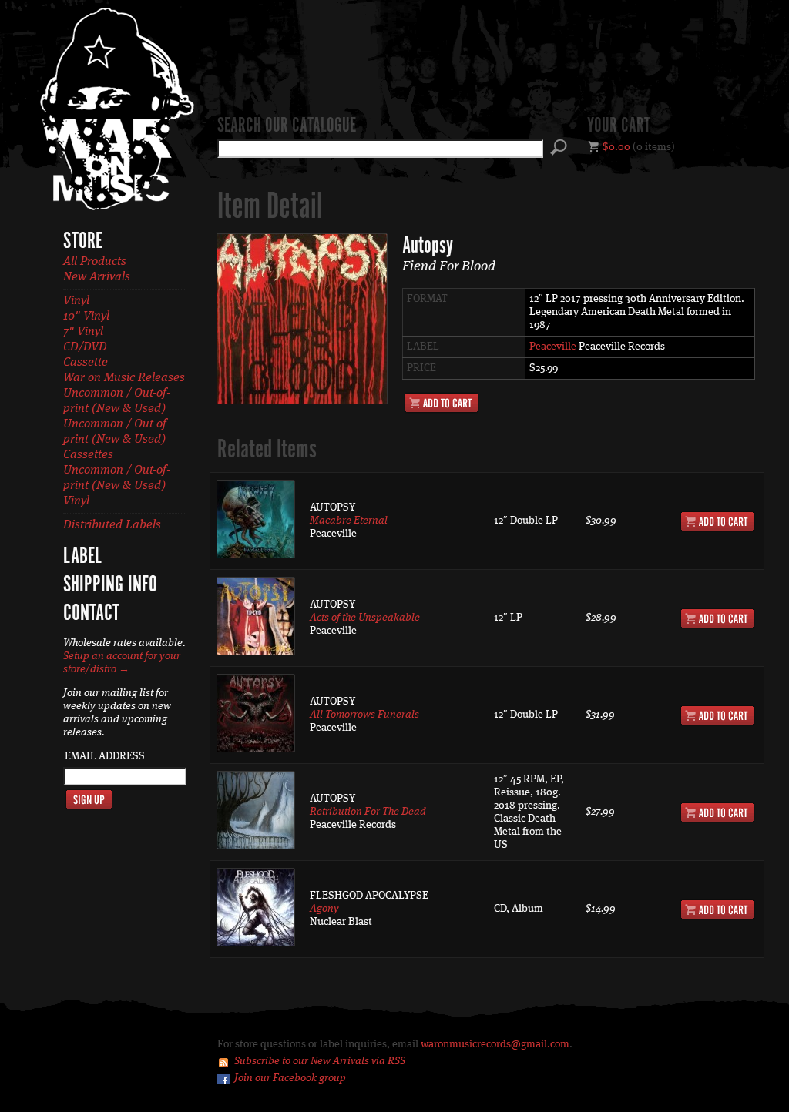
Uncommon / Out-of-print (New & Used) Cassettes (116, 439)
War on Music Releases (124, 378)
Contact (91, 613)
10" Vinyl (86, 316)
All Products (94, 262)
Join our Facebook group (290, 1078)
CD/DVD (85, 347)
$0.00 (616, 147)
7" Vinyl (83, 332)
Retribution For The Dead (368, 811)
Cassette (85, 363)
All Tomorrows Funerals (364, 714)
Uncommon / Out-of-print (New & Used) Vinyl (116, 485)
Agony (324, 908)
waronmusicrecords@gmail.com (495, 1044)
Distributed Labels (112, 525)
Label (82, 556)
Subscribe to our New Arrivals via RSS (319, 1061)
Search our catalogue (286, 126)
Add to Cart (441, 402)
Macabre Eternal (349, 520)
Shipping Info (110, 585)
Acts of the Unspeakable (365, 617)
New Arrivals (96, 277)
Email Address (105, 756)
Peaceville (552, 346)
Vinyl (76, 301)
